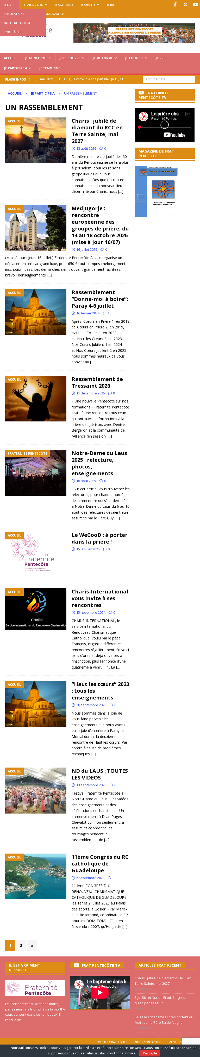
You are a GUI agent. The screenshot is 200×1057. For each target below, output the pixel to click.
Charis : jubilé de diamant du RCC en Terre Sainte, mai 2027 (97, 130)
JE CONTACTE (64, 4)
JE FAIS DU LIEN (33, 4)
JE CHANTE (88, 4)
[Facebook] (175, 4)
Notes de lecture (17, 23)
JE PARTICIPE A (15, 68)
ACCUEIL (10, 58)
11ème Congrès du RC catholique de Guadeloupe (100, 863)
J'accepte (149, 1053)
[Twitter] (185, 4)
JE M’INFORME (36, 58)
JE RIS (110, 4)
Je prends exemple (50, 14)
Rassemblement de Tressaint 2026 (97, 382)
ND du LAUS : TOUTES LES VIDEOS (100, 774)
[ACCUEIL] (35, 140)
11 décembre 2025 (90, 393)
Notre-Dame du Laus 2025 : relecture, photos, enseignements (99, 463)
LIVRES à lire (13, 32)
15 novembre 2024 (90, 612)
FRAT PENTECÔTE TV (101, 965)
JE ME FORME (103, 58)
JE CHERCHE (134, 58)
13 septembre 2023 (91, 785)
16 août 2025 (86, 480)
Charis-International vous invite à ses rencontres (100, 598)
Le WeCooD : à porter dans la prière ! (100, 538)
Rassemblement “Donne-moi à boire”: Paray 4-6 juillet (100, 299)
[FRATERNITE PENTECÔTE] (35, 473)
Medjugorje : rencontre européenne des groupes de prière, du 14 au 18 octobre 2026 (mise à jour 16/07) (100, 225)
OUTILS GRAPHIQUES (112, 1042)
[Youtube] (195, 4)
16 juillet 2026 (86, 249)
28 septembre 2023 (91, 705)
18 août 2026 (86, 148)
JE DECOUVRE (70, 58)
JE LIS (7, 4)
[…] (120, 191)
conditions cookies (121, 1053)
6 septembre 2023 (90, 877)
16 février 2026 (87, 313)
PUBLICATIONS (14, 14)
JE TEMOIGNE (49, 68)
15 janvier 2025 (88, 549)
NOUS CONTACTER (148, 1042)
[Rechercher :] (169, 78)
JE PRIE (161, 58)
